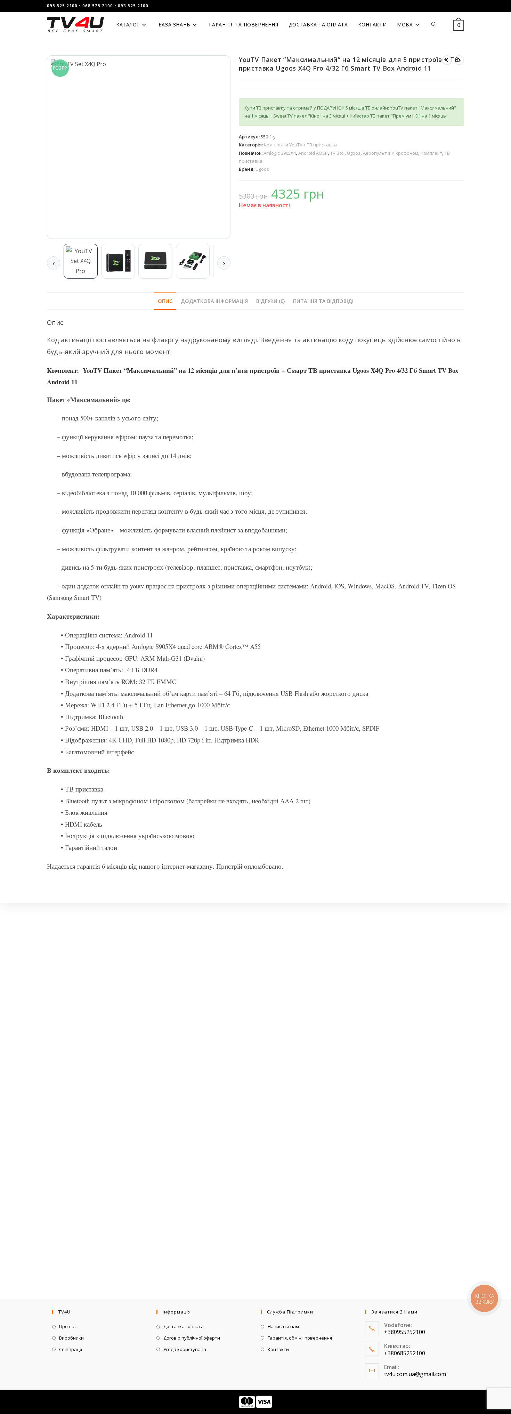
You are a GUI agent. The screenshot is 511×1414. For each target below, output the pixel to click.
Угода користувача (184, 1349)
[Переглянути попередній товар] (447, 60)
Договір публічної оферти (191, 1338)
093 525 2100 (133, 6)
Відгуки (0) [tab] (270, 301)
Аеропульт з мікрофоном (390, 153)
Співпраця (70, 1349)
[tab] (81, 261)
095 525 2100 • (64, 6)
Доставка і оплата (183, 1326)
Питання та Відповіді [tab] (323, 301)
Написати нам (283, 1326)
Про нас (67, 1326)
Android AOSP (313, 153)
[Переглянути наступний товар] (459, 60)
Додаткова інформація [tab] (214, 301)
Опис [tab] (165, 301)
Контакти (278, 1349)
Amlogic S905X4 (279, 153)
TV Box (337, 153)
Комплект (431, 153)
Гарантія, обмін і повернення (300, 1338)
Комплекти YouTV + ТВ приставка (300, 145)
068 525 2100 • (99, 6)
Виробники (71, 1338)
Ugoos (353, 153)
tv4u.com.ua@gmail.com (415, 1374)
